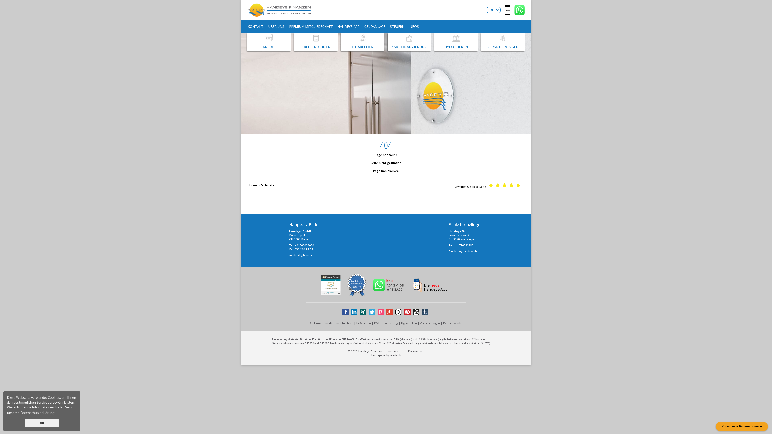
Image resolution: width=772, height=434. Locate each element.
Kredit (328, 323)
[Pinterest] (407, 312)
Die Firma (315, 323)
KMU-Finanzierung (386, 323)
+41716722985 (463, 245)
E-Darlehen (363, 323)
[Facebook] (345, 312)
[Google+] (389, 312)
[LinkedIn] (354, 312)
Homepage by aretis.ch (386, 355)
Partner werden (453, 323)
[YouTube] (416, 312)
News (414, 26)
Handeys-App (349, 26)
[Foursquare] (381, 312)
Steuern (397, 26)
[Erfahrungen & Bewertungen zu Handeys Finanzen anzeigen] (331, 293)
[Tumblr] (425, 312)
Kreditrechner (344, 323)
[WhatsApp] (519, 13)
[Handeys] (508, 13)
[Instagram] (398, 312)
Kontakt (255, 26)
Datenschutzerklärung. (38, 412)
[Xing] (363, 312)
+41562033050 (304, 245)
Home (253, 185)
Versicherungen (430, 323)
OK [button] (42, 423)
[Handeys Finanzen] (279, 15)
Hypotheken (409, 323)
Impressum (395, 351)
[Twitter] (372, 312)
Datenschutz (416, 351)
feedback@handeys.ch (303, 255)
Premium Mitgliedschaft (311, 26)
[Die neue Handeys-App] (431, 289)
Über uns (276, 26)
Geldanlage (374, 26)
